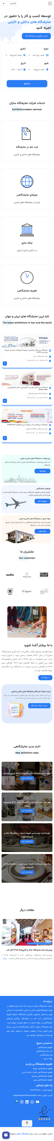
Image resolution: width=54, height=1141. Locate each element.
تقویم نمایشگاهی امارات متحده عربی (37, 1072)
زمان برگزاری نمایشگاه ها (36, 36)
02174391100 (35, 1090)
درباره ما (45, 677)
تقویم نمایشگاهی (44, 1047)
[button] (3, 568)
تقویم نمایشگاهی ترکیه (42, 1068)
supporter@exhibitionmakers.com (27, 1095)
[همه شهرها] (36, 70)
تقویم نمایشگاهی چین (42, 1079)
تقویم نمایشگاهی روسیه (42, 1076)
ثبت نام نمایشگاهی (44, 1051)
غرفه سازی (48, 1058)
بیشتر (4, 958)
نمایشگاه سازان (22, 1133)
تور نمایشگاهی (46, 1055)
